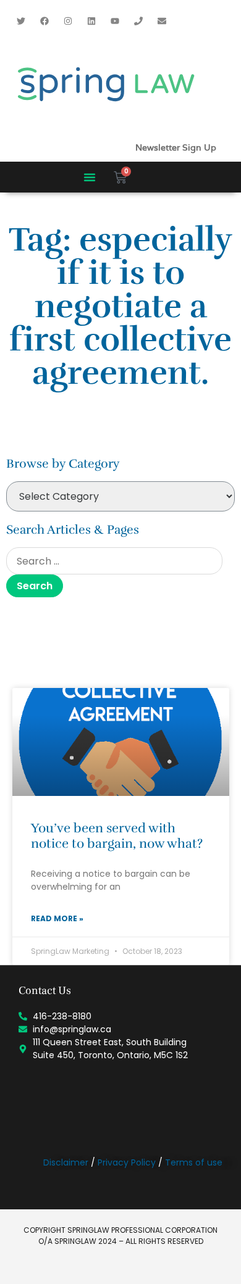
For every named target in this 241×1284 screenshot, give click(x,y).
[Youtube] (115, 21)
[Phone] (138, 21)
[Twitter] (21, 21)
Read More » (57, 918)
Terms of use (193, 1162)
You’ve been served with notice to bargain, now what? (117, 835)
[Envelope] (162, 21)
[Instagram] (68, 21)
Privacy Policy (127, 1162)
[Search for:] (114, 560)
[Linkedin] (91, 21)
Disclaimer (65, 1162)
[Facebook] (44, 21)
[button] (89, 177)
